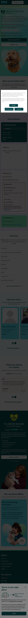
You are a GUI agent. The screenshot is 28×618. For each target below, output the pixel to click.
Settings (13, 105)
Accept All (19, 109)
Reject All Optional (9, 109)
